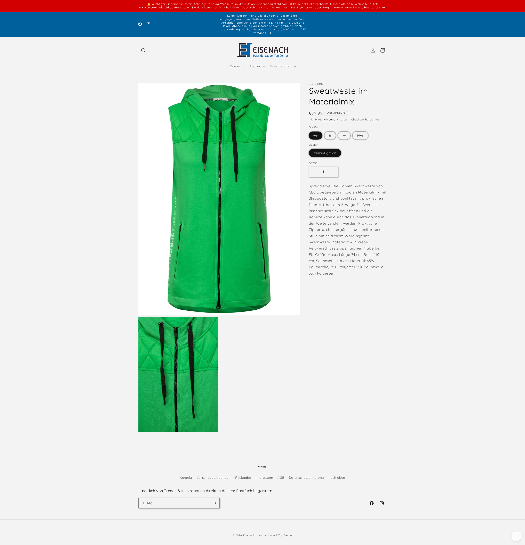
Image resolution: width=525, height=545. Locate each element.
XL (318, 136)
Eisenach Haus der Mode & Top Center (267, 535)
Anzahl (313, 163)
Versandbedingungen (214, 477)
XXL (362, 136)
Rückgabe (243, 477)
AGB (280, 477)
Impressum (264, 477)
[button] (143, 50)
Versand (330, 119)
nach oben (337, 477)
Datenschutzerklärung (306, 477)
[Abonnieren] (214, 503)
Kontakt (186, 477)
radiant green (327, 154)
